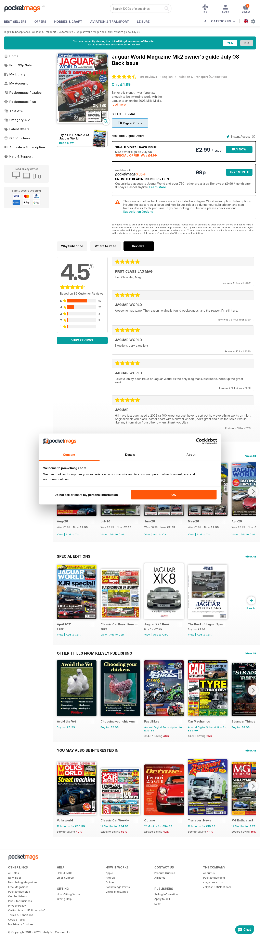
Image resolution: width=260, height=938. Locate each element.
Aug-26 (62, 521)
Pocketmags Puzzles (25, 92)
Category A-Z (19, 120)
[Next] (253, 491)
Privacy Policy (17, 905)
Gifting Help (64, 898)
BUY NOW (239, 149)
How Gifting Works (68, 894)
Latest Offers (19, 129)
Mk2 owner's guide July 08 (124, 31)
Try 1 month (239, 172)
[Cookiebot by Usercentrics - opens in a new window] (199, 441)
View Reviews (82, 340)
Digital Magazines (117, 891)
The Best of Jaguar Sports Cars (206, 624)
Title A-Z (16, 111)
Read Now (66, 143)
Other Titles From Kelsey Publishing (94, 653)
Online (110, 882)
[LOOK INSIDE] (82, 122)
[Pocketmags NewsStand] (24, 8)
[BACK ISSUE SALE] (76, 515)
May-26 (193, 521)
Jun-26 (149, 521)
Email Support (65, 877)
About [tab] (190, 454)
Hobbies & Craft (68, 22)
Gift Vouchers (19, 138)
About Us (209, 873)
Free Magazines (18, 887)
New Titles (15, 877)
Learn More (157, 187)
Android (111, 877)
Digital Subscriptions (16, 31)
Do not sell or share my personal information (86, 494)
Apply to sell (162, 898)
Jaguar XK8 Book (156, 624)
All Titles (13, 873)
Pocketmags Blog (19, 891)
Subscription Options (138, 211)
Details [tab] (130, 454)
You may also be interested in (87, 750)
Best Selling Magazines (22, 882)
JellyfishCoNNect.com (217, 887)
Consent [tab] (69, 454)
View (60, 534)
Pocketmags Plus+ (23, 102)
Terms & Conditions (20, 915)
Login (157, 903)
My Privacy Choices (20, 924)
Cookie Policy (16, 919)
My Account (18, 83)
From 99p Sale (20, 65)
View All (250, 456)
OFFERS (40, 22)
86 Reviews (148, 76)
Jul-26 (105, 521)
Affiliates (159, 877)
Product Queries (164, 873)
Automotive (66, 31)
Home (13, 56)
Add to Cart (73, 534)
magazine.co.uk (213, 882)
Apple (109, 873)
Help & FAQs (65, 873)
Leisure (143, 22)
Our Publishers (17, 896)
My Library (17, 74)
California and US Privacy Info (27, 910)
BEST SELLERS (15, 22)
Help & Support (20, 156)
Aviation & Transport (109, 22)
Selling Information (166, 894)
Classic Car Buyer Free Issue (119, 624)
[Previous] (60, 690)
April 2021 (64, 624)
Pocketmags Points (118, 887)
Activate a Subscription (27, 147)
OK (173, 494)
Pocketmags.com (214, 877)
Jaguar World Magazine (91, 31)
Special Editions (73, 556)
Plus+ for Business (20, 901)
